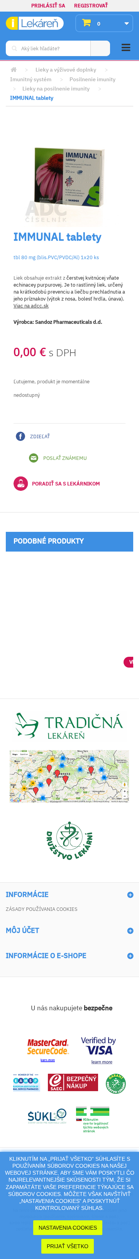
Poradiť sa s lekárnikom (66, 483)
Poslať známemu (64, 458)
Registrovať (91, 5)
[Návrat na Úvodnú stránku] (13, 70)
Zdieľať (39, 436)
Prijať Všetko (67, 1246)
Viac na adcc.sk (31, 305)
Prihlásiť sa (48, 5)
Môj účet (22, 930)
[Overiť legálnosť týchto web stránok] (92, 1119)
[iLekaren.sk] (35, 23)
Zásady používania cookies (42, 909)
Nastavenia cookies (68, 1228)
